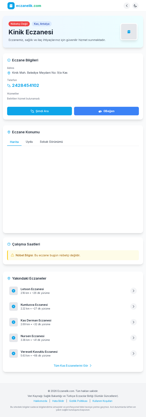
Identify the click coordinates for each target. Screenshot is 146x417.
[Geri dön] (127, 5)
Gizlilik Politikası (78, 400)
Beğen (108, 111)
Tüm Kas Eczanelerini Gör (71, 365)
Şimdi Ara (42, 111)
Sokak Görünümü (51, 141)
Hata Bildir (58, 400)
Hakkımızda (40, 400)
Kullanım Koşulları (102, 400)
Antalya (44, 23)
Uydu (29, 141)
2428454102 (25, 85)
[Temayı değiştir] (135, 5)
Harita (14, 142)
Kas (36, 23)
